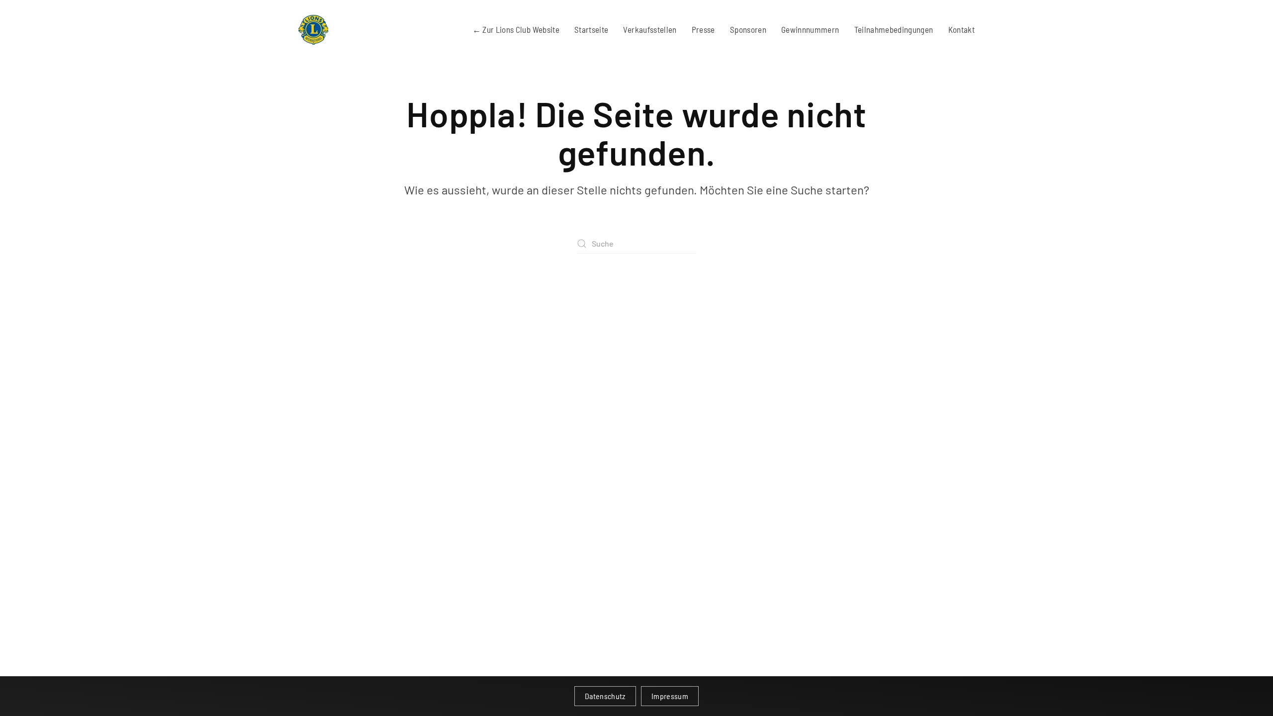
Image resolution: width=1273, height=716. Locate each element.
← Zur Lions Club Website (515, 29)
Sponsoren (748, 29)
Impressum (669, 696)
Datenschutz (605, 696)
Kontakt (961, 29)
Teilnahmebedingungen (893, 29)
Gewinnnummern (810, 29)
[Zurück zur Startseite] (313, 30)
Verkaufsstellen (649, 29)
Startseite (591, 29)
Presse (703, 29)
